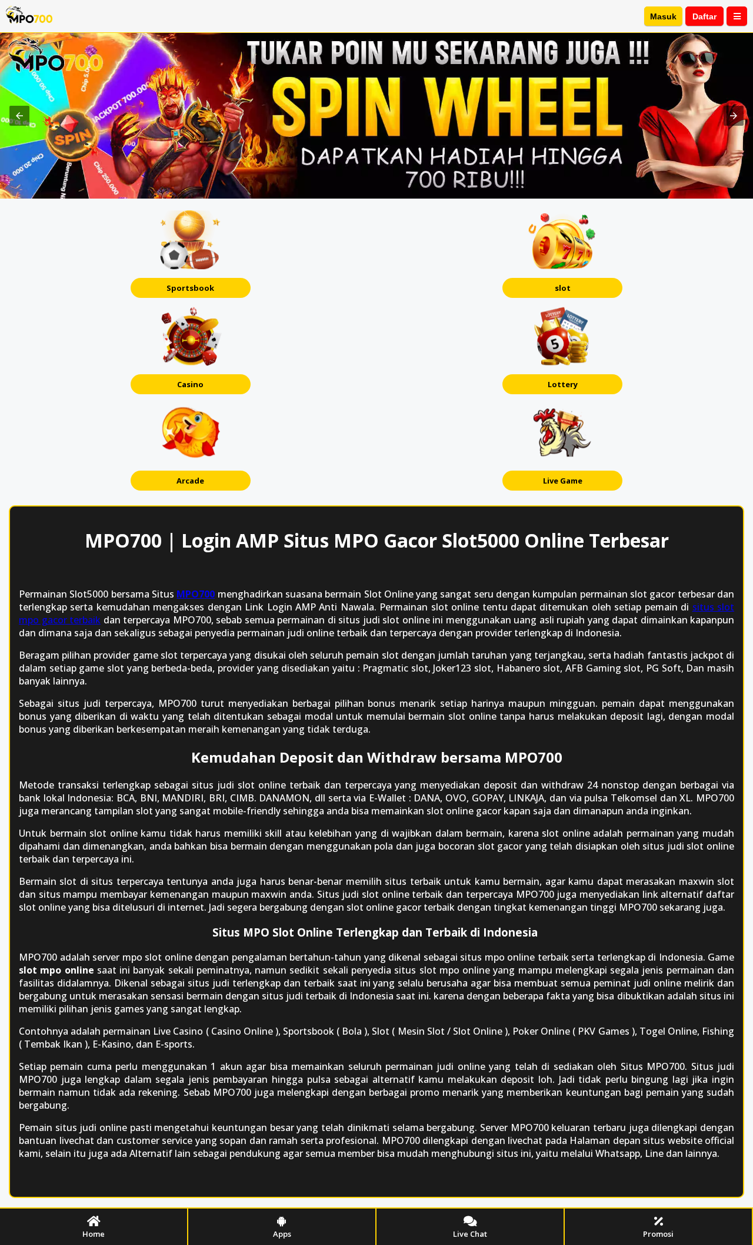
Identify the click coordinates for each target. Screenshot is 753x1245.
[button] (19, 116)
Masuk (663, 16)
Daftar (704, 16)
